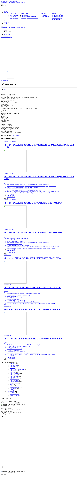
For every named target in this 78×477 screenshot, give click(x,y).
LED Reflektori (13, 370)
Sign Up (17, 402)
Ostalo (11, 384)
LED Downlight (14, 365)
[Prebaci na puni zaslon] (4, 474)
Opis (5, 89)
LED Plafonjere (8, 37)
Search (5, 30)
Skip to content (13, 1)
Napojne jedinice (14, 383)
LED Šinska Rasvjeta (15, 373)
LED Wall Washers (14, 380)
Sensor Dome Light (14, 394)
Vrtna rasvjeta (13, 388)
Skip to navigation (5, 1)
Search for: (3, 5)
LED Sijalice (13, 372)
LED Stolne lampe (14, 376)
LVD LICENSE (11, 195)
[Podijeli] (2, 474)
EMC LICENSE (11, 194)
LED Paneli (12, 368)
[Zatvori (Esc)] (1, 474)
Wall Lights (12, 390)
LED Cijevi (12, 364)
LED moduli (13, 366)
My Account (7, 34)
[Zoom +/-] (5, 474)
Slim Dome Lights (14, 395)
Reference (6, 22)
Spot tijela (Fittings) (14, 387)
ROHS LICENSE (11, 197)
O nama (5, 20)
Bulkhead (6, 141)
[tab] (40, 89)
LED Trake (12, 377)
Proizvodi (6, 12)
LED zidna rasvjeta (14, 381)
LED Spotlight (13, 374)
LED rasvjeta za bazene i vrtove (17, 369)
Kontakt (6, 23)
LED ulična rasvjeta (14, 379)
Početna (5, 11)
